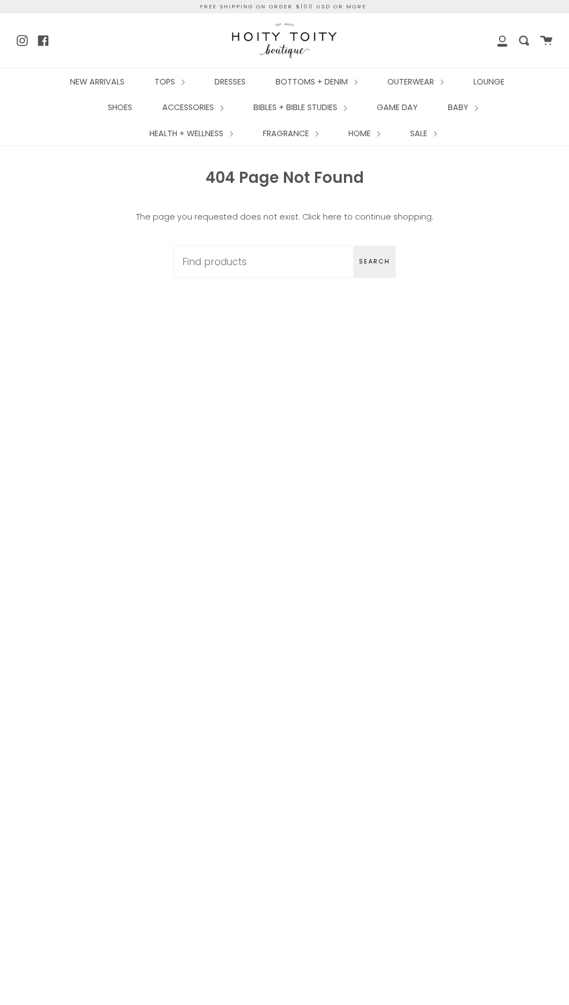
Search (374, 261)
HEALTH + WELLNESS (187, 133)
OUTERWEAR (411, 81)
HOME (360, 133)
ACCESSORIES (189, 107)
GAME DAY (397, 107)
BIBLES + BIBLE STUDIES (296, 107)
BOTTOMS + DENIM (313, 81)
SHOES (120, 107)
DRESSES (230, 81)
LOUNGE (489, 81)
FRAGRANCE (287, 133)
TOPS (165, 81)
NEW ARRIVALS (97, 81)
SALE (420, 133)
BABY (459, 107)
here (332, 216)
